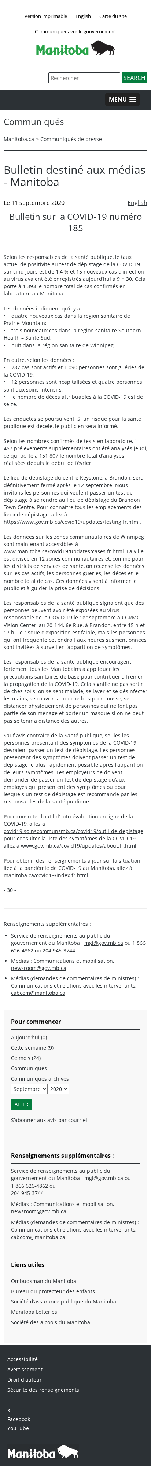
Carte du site (113, 16)
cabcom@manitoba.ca (38, 992)
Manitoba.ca (19, 138)
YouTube (18, 1428)
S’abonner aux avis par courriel (49, 1119)
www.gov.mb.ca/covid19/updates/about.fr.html (78, 845)
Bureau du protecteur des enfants (53, 1291)
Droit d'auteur (24, 1379)
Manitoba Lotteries (34, 1311)
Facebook (18, 1419)
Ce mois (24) (26, 1057)
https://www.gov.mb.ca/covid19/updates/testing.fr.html (72, 521)
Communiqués (29, 1068)
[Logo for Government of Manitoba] (75, 53)
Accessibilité (22, 1359)
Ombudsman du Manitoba (43, 1281)
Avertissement (25, 1369)
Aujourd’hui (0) (29, 1037)
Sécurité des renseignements (43, 1389)
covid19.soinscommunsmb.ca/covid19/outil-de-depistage (73, 831)
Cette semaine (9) (32, 1047)
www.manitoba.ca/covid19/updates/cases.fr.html (64, 551)
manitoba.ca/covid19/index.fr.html (46, 875)
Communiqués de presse (71, 138)
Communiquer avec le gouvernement (75, 31)
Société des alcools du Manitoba (50, 1322)
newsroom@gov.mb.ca (38, 968)
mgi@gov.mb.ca (103, 942)
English (83, 16)
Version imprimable (46, 16)
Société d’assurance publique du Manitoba (63, 1301)
